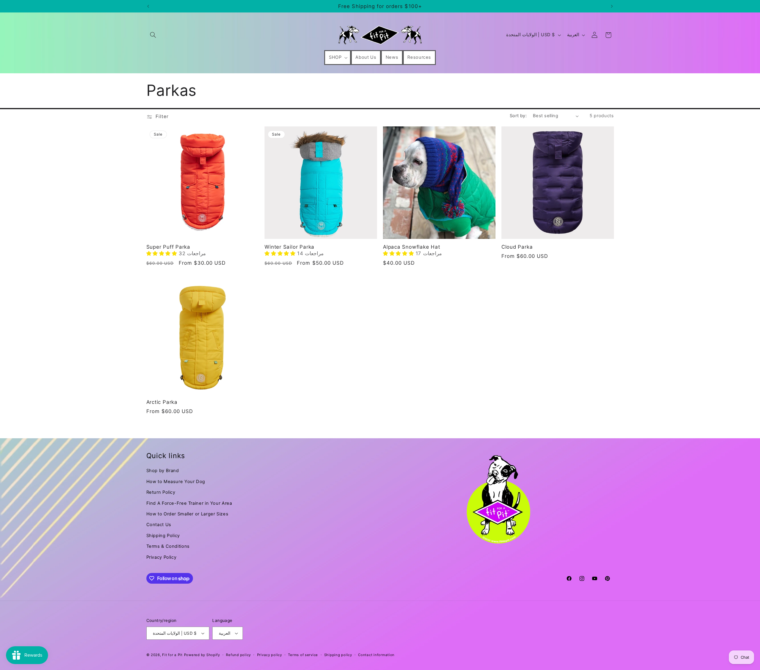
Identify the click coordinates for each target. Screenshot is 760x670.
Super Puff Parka (168, 247)
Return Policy (160, 492)
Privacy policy (269, 655)
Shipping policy (338, 655)
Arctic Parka (162, 402)
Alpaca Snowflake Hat (411, 247)
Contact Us (158, 524)
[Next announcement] (611, 6)
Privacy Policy (161, 557)
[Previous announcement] (148, 6)
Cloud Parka (517, 247)
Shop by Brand (162, 470)
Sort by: (518, 115)
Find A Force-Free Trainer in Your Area (189, 503)
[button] (153, 35)
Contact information (376, 655)
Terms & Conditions (168, 546)
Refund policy (238, 655)
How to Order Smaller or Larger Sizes (187, 514)
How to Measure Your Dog (175, 481)
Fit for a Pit (172, 655)
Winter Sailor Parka (289, 247)
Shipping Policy (163, 535)
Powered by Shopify (202, 655)
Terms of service (303, 655)
